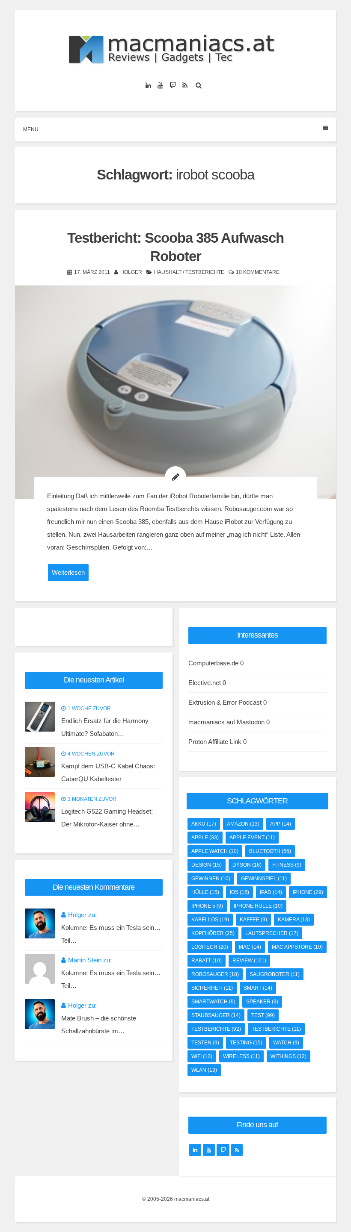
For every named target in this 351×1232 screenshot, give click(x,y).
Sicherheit (212, 988)
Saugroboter (275, 974)
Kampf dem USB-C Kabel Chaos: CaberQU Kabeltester (108, 772)
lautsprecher (271, 933)
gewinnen (210, 879)
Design (206, 865)
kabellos (210, 920)
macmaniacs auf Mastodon (226, 722)
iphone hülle (258, 906)
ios (239, 892)
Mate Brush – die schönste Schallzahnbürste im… (98, 1024)
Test (263, 1015)
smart (258, 988)
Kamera (294, 920)
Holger (131, 272)
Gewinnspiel (264, 879)
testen (205, 1043)
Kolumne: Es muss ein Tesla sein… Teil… (111, 934)
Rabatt (206, 961)
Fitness (286, 865)
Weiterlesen (68, 572)
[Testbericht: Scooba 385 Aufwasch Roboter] (175, 392)
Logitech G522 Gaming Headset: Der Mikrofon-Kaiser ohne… (107, 818)
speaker (262, 1002)
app (280, 824)
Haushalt (167, 272)
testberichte (216, 1029)
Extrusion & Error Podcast (225, 702)
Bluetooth (270, 851)
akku (203, 824)
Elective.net (204, 682)
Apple (205, 838)
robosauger (215, 974)
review (249, 961)
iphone (308, 892)
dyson (247, 865)
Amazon (243, 824)
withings (288, 1056)
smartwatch (213, 1002)
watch (286, 1043)
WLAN (204, 1070)
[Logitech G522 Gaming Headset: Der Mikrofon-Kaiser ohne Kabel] (40, 807)
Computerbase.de (213, 663)
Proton (197, 741)
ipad (271, 892)
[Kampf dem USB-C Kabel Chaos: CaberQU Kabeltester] (40, 762)
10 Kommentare (258, 272)
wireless (241, 1056)
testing (246, 1043)
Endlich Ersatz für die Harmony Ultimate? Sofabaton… (105, 727)
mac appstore (297, 947)
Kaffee (253, 920)
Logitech (209, 947)
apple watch (214, 851)
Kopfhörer (213, 933)
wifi (201, 1056)
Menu (31, 129)
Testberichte (204, 272)
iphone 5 (207, 906)
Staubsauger (216, 1015)
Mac (250, 947)
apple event (252, 838)
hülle (205, 892)
